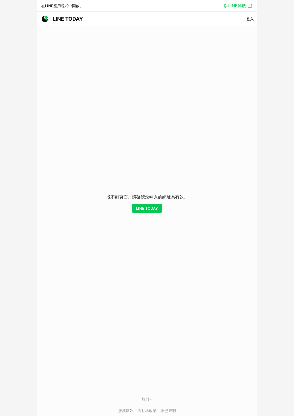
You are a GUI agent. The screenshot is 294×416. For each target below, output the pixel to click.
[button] (151, 399)
